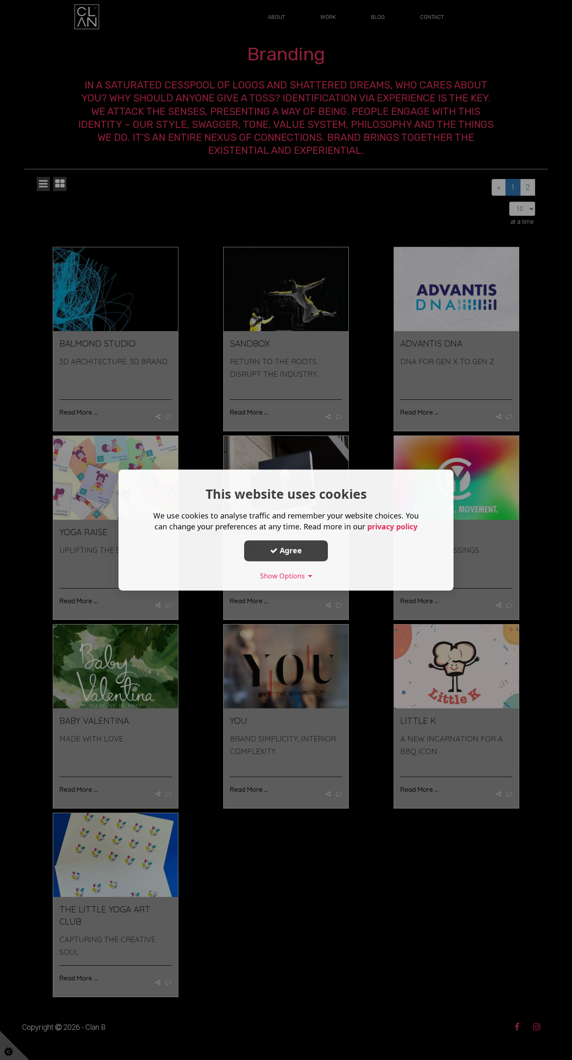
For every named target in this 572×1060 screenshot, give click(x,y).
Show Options (284, 576)
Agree (290, 550)
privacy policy (392, 526)
